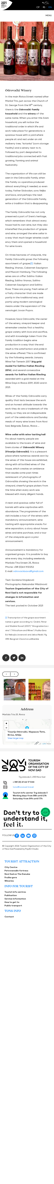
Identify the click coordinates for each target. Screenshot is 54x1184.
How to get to (11, 902)
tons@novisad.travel (23, 787)
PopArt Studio (32, 849)
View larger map (16, 738)
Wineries (9, 880)
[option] (15, 689)
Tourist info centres (15, 892)
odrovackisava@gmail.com (28, 571)
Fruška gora (10, 877)
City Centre (10, 867)
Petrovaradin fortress (16, 870)
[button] (6, 723)
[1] (31, 263)
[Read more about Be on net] (46, 3)
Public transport (13, 905)
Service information (15, 898)
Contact (9, 916)
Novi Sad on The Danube (17, 874)
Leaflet (44, 743)
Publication (10, 895)
